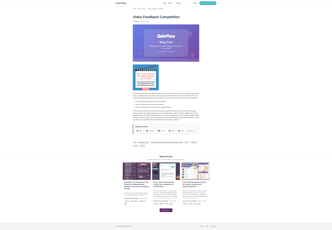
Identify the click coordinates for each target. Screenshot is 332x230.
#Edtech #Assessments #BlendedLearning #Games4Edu (166, 142)
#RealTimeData (142, 201)
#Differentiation (134, 201)
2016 (139, 8)
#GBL (186, 142)
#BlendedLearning (143, 142)
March (144, 8)
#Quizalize (127, 201)
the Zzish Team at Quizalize (131, 198)
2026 (145, 198)
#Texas (167, 203)
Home (195, 3)
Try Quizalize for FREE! (208, 3)
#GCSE (190, 203)
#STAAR (162, 203)
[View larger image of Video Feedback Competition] (166, 43)
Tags (164, 3)
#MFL (195, 203)
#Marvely (185, 203)
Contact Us (213, 226)
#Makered (194, 142)
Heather (136, 21)
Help (207, 226)
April (141, 198)
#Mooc (136, 145)
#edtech (142, 145)
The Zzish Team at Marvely (190, 201)
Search (170, 3)
